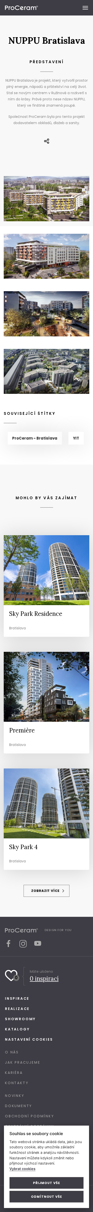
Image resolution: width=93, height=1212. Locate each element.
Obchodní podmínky (29, 1116)
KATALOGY (17, 1029)
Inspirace (17, 998)
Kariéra (14, 1072)
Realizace (17, 1008)
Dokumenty (18, 1105)
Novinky (15, 1095)
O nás (12, 1052)
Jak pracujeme (22, 1062)
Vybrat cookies (22, 1169)
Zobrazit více (46, 890)
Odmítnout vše (46, 1197)
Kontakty (17, 1082)
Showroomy (20, 1018)
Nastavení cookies (29, 1039)
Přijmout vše (46, 1183)
